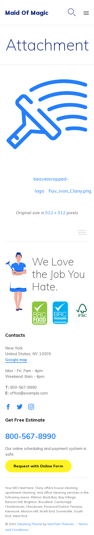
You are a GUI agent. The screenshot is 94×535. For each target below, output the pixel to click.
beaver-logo (39, 180)
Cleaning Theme (29, 524)
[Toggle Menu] (82, 232)
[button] (16, 360)
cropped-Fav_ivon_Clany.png (55, 180)
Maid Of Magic (26, 12)
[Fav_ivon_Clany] (47, 154)
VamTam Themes (60, 524)
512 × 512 (55, 212)
